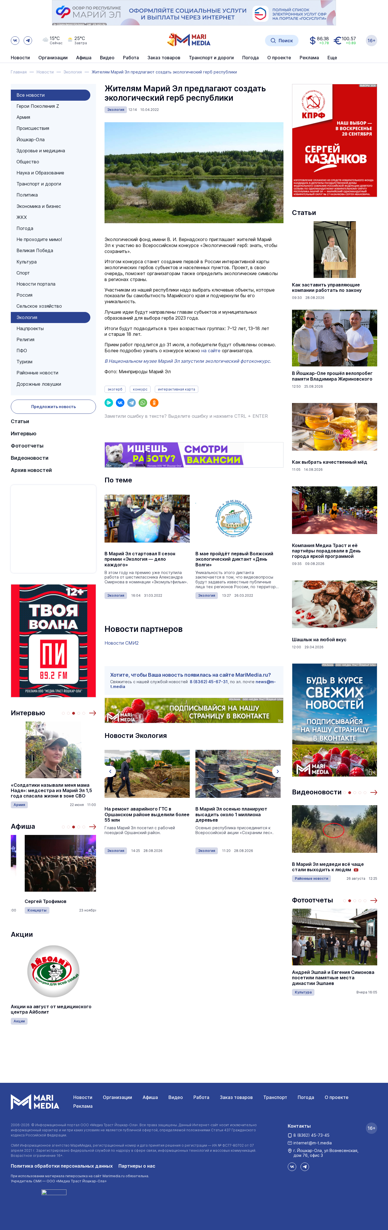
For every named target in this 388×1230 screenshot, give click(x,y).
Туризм (24, 361)
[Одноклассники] (154, 402)
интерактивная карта (176, 389)
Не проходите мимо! (39, 239)
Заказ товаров (236, 1097)
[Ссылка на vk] (15, 40)
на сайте (210, 350)
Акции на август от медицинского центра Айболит (51, 1009)
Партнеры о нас (136, 1166)
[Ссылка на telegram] (28, 40)
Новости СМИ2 (122, 643)
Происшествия (32, 128)
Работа (131, 57)
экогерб (115, 389)
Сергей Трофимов (45, 901)
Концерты (37, 910)
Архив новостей (31, 470)
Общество (27, 161)
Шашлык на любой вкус (319, 639)
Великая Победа (34, 250)
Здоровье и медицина (40, 150)
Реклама (83, 1106)
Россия (24, 295)
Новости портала (35, 284)
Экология (26, 317)
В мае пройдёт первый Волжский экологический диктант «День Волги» (234, 559)
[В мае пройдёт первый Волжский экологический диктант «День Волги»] (238, 518)
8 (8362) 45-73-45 (311, 1135)
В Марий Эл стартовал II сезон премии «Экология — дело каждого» (140, 559)
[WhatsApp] (143, 402)
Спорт (23, 273)
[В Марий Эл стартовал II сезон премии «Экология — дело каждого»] (147, 518)
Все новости (30, 95)
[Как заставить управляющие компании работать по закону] (334, 249)
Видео (107, 57)
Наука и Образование (40, 173)
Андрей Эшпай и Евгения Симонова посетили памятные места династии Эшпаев (333, 978)
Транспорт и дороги (38, 184)
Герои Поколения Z (37, 106)
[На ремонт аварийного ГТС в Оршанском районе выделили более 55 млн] (147, 773)
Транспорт (275, 1097)
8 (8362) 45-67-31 (209, 681)
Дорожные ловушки (38, 384)
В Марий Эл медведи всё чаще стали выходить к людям (328, 867)
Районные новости (37, 372)
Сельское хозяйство (39, 306)
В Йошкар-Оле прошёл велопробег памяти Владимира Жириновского (332, 376)
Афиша (23, 826)
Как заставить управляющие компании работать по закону (327, 287)
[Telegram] (131, 402)
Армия (23, 117)
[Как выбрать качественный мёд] (334, 426)
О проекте (337, 1097)
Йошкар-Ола (30, 139)
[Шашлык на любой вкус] (334, 604)
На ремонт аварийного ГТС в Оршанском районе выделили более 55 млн (147, 814)
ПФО (21, 350)
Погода (24, 228)
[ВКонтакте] (120, 402)
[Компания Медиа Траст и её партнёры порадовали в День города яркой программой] (334, 510)
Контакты (299, 1126)
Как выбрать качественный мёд (329, 462)
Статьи (20, 421)
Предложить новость (53, 406)
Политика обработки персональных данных (62, 1166)
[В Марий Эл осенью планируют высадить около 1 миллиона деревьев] (238, 773)
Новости (20, 57)
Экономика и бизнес (38, 206)
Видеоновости (30, 458)
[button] (92, 713)
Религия (25, 339)
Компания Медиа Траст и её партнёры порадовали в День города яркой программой (326, 551)
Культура (26, 262)
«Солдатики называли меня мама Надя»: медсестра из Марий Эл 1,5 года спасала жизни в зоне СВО (51, 790)
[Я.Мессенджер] (109, 402)
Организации (117, 1097)
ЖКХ (21, 217)
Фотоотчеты (27, 446)
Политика (27, 195)
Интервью (23, 433)
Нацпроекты (30, 328)
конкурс (140, 389)
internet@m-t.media (312, 1142)
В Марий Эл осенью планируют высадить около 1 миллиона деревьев (231, 814)
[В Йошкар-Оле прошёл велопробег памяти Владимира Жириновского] (334, 338)
